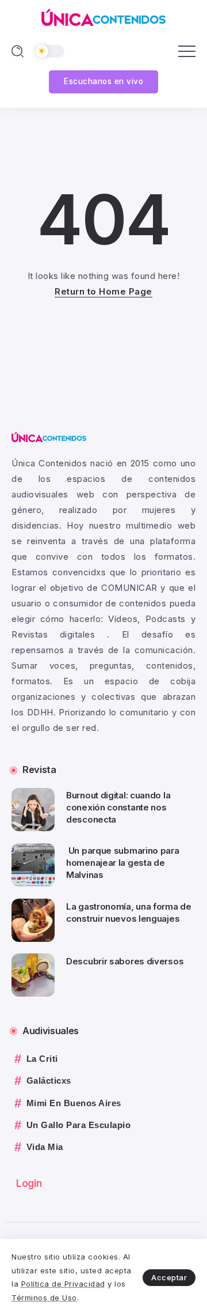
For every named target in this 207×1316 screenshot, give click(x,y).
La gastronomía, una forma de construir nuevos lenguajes (128, 912)
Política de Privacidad (63, 1283)
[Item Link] (33, 809)
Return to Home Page (103, 291)
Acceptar (169, 1277)
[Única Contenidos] (103, 16)
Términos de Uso (44, 1297)
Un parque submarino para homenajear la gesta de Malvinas (122, 862)
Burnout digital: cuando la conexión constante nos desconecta (118, 807)
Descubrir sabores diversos (124, 961)
